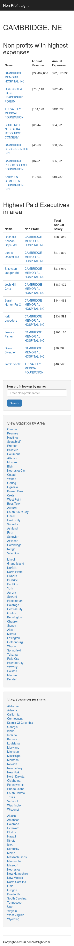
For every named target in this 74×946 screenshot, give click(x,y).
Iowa (10, 844)
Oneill (11, 516)
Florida (11, 832)
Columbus (13, 454)
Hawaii (11, 836)
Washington (14, 805)
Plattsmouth (15, 601)
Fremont (12, 446)
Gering (11, 483)
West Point (14, 499)
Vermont (12, 801)
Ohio (10, 886)
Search (14, 403)
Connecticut (15, 718)
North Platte (15, 572)
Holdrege (13, 605)
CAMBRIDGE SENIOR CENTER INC (16, 149)
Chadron (12, 621)
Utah (10, 906)
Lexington (13, 638)
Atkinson (12, 541)
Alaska (11, 816)
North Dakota (15, 776)
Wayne (11, 646)
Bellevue (12, 450)
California (13, 714)
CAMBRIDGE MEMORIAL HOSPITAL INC (14, 77)
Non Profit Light (16, 5)
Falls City (13, 658)
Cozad (11, 474)
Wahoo (11, 479)
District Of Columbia (20, 723)
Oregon (12, 890)
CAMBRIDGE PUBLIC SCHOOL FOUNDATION (16, 165)
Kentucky (13, 849)
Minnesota (14, 861)
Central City (14, 609)
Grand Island (15, 563)
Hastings (12, 437)
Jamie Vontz (13, 364)
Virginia (12, 911)
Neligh (11, 549)
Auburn (12, 508)
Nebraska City (16, 470)
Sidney (11, 625)
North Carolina (16, 882)
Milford (11, 634)
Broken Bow (15, 491)
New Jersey (14, 768)
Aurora (11, 592)
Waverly (12, 667)
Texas (11, 797)
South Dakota (16, 793)
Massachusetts (17, 857)
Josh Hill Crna (10, 286)
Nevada (12, 764)
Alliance (12, 458)
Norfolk (11, 567)
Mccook (12, 462)
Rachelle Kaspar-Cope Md (11, 241)
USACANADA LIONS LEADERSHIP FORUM (14, 95)
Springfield (14, 650)
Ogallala (12, 487)
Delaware (13, 828)
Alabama (13, 706)
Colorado (13, 824)
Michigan (13, 751)
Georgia (12, 727)
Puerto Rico (14, 894)
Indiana (12, 735)
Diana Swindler (10, 350)
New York (13, 772)
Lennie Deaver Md (12, 255)
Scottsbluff (14, 441)
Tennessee (14, 902)
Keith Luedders (11, 318)
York (10, 588)
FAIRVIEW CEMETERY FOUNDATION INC (14, 183)
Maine (11, 853)
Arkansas (13, 820)
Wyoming (13, 919)
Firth (10, 532)
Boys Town (14, 503)
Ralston (12, 671)
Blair (10, 466)
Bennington (14, 617)
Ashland (12, 528)
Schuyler (12, 536)
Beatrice (12, 580)
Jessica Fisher (9, 334)
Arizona (12, 710)
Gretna (11, 613)
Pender (12, 679)
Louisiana (13, 743)
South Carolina (17, 898)
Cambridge (14, 545)
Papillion (12, 584)
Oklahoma (14, 780)
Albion (11, 629)
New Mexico (15, 878)
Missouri (12, 865)
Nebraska (13, 869)
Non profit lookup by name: (26, 386)
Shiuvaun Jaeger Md (12, 270)
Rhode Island (15, 789)
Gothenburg (15, 642)
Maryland (13, 747)
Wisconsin (13, 809)
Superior (12, 524)
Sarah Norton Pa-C (13, 302)
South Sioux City (18, 512)
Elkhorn (12, 576)
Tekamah (13, 654)
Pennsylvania (15, 785)
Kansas (12, 739)
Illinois (11, 840)
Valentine (13, 553)
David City (13, 520)
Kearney (12, 433)
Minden (12, 675)
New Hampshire (17, 873)
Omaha (12, 429)
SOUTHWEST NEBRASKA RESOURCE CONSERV (14, 131)
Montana (13, 760)
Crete (10, 495)
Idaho (11, 731)
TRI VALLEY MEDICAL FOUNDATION (14, 113)
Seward (12, 596)
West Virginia (15, 915)
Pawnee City (15, 663)
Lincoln (11, 559)
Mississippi (14, 756)
